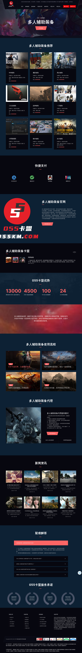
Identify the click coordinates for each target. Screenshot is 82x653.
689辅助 (39, 649)
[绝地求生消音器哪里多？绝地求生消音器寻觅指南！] (50, 502)
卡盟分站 (58, 6)
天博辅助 (58, 649)
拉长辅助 (13, 645)
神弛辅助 (42, 649)
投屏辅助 (23, 645)
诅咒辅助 (52, 645)
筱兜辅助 (46, 649)
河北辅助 (50, 651)
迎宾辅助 (66, 649)
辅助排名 (44, 644)
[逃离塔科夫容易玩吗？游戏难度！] (14, 502)
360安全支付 (21, 649)
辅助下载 (27, 623)
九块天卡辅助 (24, 644)
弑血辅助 (31, 257)
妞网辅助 (73, 649)
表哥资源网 (42, 651)
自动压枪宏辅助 (71, 644)
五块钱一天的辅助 (57, 645)
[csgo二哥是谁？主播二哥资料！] (50, 477)
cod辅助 (47, 644)
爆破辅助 (61, 644)
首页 (22, 6)
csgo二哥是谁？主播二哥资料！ (50, 485)
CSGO (11, 619)
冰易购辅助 (19, 651)
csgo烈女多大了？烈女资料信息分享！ (32, 511)
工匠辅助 (31, 645)
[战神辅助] (41, 93)
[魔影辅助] (41, 60)
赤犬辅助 (60, 139)
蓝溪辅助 (35, 645)
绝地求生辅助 (42, 617)
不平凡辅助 (27, 649)
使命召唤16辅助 (43, 621)
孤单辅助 (23, 651)
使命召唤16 (12, 621)
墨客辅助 (14, 649)
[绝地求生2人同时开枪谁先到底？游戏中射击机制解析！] (32, 477)
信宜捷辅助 (50, 649)
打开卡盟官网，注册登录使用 (19, 367)
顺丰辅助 (36, 139)
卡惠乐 (18, 649)
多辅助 (28, 644)
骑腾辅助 (57, 651)
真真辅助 (31, 649)
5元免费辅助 (36, 644)
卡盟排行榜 (39, 6)
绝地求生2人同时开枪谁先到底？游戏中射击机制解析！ (32, 485)
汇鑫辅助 (30, 651)
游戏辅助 (27, 6)
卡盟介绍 (52, 6)
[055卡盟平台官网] (11, 3)
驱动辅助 (9, 645)
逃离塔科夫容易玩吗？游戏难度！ (14, 511)
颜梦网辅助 (62, 649)
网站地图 (24, 639)
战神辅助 (36, 106)
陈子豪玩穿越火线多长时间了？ (14, 485)
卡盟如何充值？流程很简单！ (68, 511)
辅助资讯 (46, 6)
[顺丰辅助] (41, 126)
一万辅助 (60, 106)
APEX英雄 (12, 623)
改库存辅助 (19, 644)
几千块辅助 (48, 645)
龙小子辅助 (35, 649)
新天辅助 (70, 649)
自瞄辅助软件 (63, 645)
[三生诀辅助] (17, 93)
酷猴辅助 (40, 644)
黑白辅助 (60, 73)
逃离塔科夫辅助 (43, 626)
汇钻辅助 (27, 651)
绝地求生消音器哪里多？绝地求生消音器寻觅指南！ (50, 511)
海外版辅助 (15, 644)
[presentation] (73, 252)
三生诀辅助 (12, 106)
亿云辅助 (8, 651)
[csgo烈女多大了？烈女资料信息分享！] (32, 502)
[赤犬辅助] (65, 126)
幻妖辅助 (19, 645)
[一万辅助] (65, 93)
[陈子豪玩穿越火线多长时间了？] (14, 477)
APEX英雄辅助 (43, 623)
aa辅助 (16, 645)
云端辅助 (51, 644)
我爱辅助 (31, 644)
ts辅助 (38, 645)
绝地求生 (12, 617)
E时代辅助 (46, 651)
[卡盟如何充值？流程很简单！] (68, 502)
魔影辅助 (36, 73)
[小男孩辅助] (17, 126)
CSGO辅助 (42, 619)
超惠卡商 (54, 649)
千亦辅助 (15, 651)
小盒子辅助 (27, 645)
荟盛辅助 (54, 651)
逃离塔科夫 (12, 626)
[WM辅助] (17, 60)
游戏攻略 (33, 6)
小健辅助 (11, 651)
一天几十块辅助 (43, 645)
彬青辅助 (38, 651)
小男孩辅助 (12, 139)
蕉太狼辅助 (66, 644)
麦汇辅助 (34, 651)
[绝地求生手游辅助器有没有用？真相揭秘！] (68, 477)
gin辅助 (54, 644)
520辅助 (58, 644)
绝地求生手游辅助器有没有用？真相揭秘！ (68, 485)
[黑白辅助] (65, 60)
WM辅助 (11, 73)
